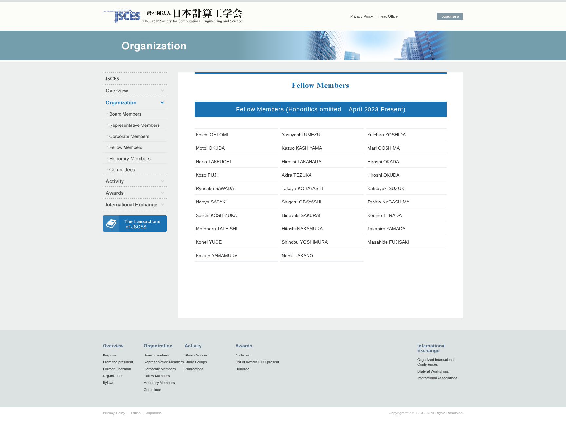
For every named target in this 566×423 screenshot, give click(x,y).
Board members (156, 355)
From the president (118, 362)
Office (136, 413)
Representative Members (164, 362)
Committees (153, 390)
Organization (113, 376)
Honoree (242, 369)
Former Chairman (117, 369)
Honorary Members (159, 383)
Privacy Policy (361, 16)
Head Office (388, 16)
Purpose (109, 355)
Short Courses (196, 355)
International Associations (437, 378)
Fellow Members (157, 376)
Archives (243, 355)
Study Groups (196, 362)
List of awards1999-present (257, 362)
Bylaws (108, 383)
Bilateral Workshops (433, 371)
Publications (194, 369)
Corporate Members (160, 369)
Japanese (154, 413)
